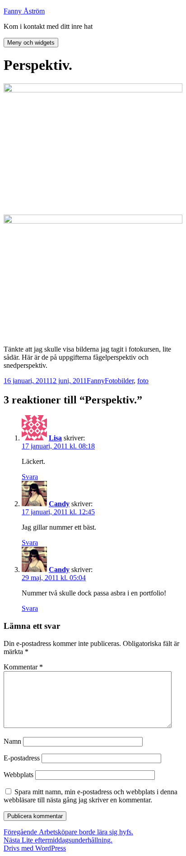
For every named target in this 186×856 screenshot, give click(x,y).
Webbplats (18, 774)
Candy (59, 504)
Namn (12, 741)
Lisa (55, 438)
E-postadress (22, 758)
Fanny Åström (24, 11)
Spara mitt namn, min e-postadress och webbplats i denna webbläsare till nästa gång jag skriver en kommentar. (90, 796)
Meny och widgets (31, 42)
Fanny (96, 381)
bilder (126, 381)
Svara (30, 477)
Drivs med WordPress (35, 848)
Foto (111, 381)
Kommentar (23, 667)
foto (143, 381)
